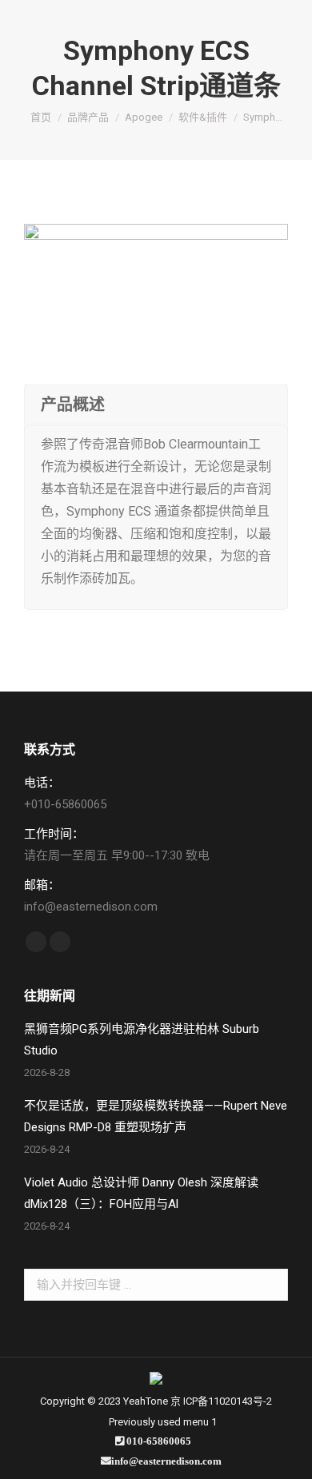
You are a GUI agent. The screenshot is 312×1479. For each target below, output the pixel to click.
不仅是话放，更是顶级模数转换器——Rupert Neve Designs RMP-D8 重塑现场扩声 (155, 1116)
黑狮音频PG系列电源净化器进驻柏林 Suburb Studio (141, 1040)
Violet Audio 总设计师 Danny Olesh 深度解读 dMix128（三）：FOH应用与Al (141, 1193)
